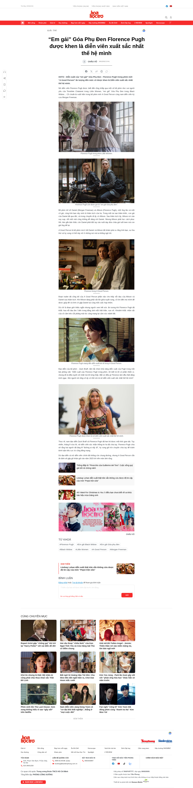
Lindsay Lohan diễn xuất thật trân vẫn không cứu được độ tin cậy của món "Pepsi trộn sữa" (105, 479)
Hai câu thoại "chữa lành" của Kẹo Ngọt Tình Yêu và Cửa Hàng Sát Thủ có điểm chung (77, 646)
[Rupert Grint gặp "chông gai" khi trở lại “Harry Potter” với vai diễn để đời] (39, 630)
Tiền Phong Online (81, 6)
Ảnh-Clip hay (126, 23)
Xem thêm (170, 23)
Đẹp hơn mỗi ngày (78, 23)
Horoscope (160, 23)
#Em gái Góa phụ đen (109, 544)
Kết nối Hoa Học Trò (78, 752)
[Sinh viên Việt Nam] (165, 742)
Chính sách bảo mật (154, 758)
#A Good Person (99, 549)
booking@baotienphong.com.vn (66, 764)
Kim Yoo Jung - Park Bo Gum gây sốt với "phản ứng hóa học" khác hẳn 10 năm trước (117, 677)
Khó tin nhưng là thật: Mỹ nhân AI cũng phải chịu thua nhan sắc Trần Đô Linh (37, 677)
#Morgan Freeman (118, 549)
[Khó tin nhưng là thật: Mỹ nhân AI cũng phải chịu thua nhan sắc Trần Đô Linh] (39, 662)
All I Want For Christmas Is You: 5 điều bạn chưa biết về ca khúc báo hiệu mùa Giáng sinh (104, 493)
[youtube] (171, 6)
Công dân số (42, 752)
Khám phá (42, 23)
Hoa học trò (28, 739)
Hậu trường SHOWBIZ (97, 23)
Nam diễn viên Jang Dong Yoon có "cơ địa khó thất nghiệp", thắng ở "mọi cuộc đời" (76, 709)
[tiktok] (125, 763)
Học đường (63, 23)
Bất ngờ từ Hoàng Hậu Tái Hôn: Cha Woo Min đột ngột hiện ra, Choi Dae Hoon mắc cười (77, 677)
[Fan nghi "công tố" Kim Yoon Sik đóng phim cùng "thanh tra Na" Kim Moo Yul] (117, 694)
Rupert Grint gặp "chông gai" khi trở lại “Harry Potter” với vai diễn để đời (38, 644)
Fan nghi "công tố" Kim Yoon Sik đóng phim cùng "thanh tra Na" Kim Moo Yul (116, 709)
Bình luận (4, 91)
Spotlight (149, 23)
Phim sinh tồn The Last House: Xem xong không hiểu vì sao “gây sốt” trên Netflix (38, 709)
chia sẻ (86, 71)
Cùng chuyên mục (34, 616)
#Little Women (82, 549)
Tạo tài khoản (77, 583)
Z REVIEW (138, 23)
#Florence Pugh (67, 544)
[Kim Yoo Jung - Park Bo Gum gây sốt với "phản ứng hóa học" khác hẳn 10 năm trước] (117, 662)
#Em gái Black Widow (86, 544)
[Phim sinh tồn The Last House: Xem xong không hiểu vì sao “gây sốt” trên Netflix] (39, 694)
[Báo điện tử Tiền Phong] (148, 742)
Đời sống (31, 23)
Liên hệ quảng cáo (60, 758)
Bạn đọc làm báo (34, 782)
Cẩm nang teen (143, 748)
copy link (96, 71)
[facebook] (167, 6)
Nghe (4, 72)
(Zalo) (68, 761)
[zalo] (131, 764)
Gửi (127, 595)
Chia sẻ (4, 78)
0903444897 (89, 761)
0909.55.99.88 (60, 761)
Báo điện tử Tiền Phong (97, 14)
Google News (144, 30)
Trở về (4, 97)
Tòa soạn (25, 758)
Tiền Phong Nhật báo (101, 6)
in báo (101, 71)
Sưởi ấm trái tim (110, 748)
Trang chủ (22, 23)
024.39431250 (28, 766)
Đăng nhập (63, 583)
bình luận (107, 71)
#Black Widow (66, 549)
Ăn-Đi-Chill (113, 23)
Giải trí (52, 23)
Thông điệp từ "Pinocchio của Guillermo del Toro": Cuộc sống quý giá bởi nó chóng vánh (105, 466)
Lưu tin (4, 84)
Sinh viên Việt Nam (120, 6)
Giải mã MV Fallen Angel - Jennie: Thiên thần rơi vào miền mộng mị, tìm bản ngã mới (115, 646)
